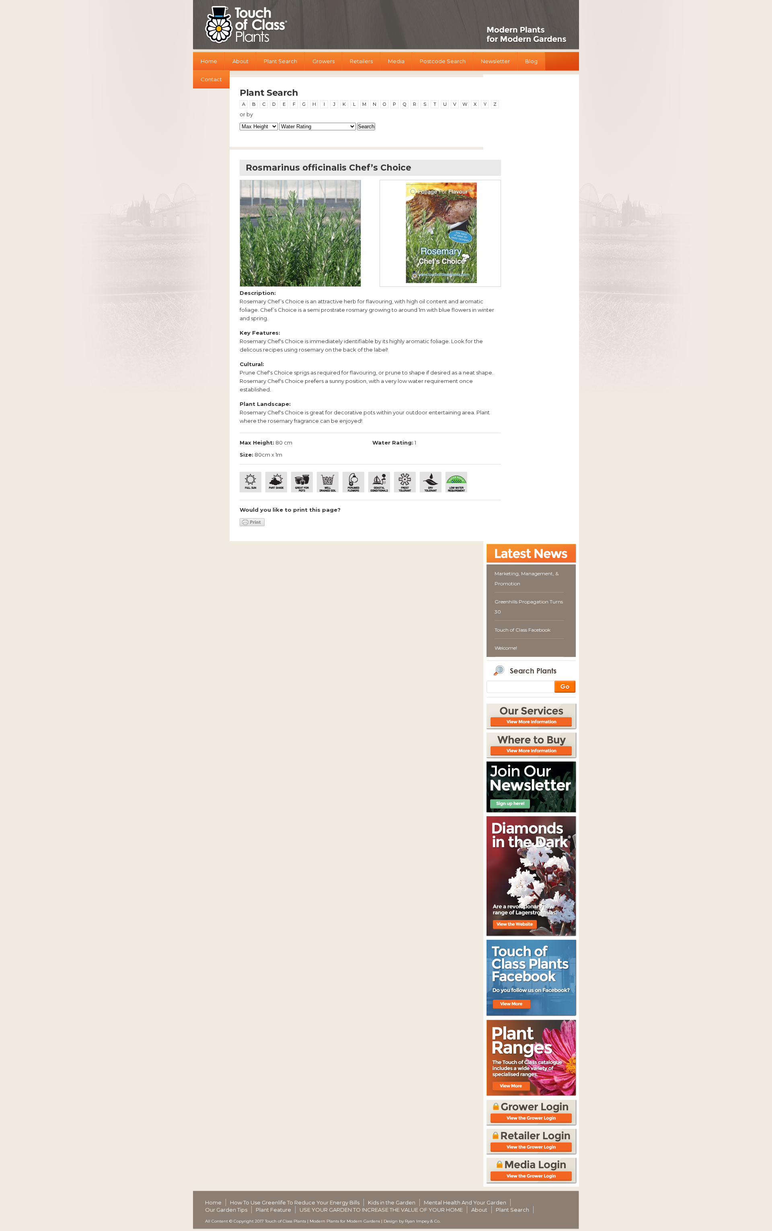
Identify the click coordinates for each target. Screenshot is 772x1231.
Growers (323, 61)
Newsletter (495, 61)
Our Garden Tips (226, 1209)
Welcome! (506, 648)
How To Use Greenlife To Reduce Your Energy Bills (294, 1202)
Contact (211, 79)
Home (209, 61)
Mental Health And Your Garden (465, 1202)
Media (396, 61)
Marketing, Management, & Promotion (526, 578)
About (240, 61)
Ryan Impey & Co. (422, 1221)
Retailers (361, 61)
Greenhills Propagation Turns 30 (529, 607)
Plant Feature (273, 1209)
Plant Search (280, 61)
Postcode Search (443, 61)
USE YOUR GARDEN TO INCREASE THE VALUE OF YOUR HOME (381, 1209)
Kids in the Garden (391, 1202)
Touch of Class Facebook (522, 630)
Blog (531, 61)
